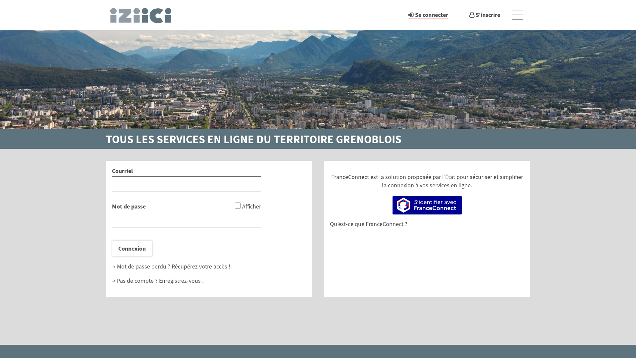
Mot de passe (129, 206)
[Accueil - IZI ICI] (143, 15)
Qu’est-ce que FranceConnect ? (368, 224)
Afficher (251, 206)
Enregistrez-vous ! (181, 280)
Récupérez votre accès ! (201, 266)
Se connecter (431, 15)
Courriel (122, 171)
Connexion (132, 248)
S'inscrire (488, 15)
